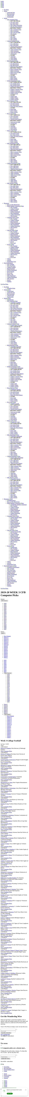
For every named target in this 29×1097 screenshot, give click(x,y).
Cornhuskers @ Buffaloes (7, 815)
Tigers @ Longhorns (6, 923)
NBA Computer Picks (16, 445)
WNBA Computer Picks (16, 376)
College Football (11, 324)
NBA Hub (13, 452)
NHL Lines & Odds (15, 490)
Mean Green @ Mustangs (7, 912)
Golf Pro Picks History (16, 409)
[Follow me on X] (5, 1082)
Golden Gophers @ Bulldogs (8, 973)
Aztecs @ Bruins (5, 866)
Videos (9, 561)
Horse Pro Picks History (16, 395)
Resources (6, 203)
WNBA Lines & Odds (16, 379)
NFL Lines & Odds (15, 315)
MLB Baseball (11, 345)
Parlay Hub (13, 430)
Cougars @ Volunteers (6, 900)
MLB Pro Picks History (16, 352)
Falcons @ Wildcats (6, 754)
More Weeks (7, 714)
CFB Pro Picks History (16, 331)
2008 (5, 627)
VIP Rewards (10, 295)
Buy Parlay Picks (14, 426)
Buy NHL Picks (14, 483)
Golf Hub (12, 416)
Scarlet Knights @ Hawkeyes (8, 759)
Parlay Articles (14, 433)
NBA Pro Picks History (16, 442)
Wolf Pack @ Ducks (6, 944)
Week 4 (6, 653)
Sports (5, 18)
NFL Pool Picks (11, 570)
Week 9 (6, 646)
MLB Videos (13, 363)
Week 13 (6, 640)
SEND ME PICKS (5, 1058)
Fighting (9, 585)
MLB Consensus (14, 356)
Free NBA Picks (14, 439)
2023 (5, 607)
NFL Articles (13, 322)
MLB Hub (13, 362)
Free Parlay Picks (14, 425)
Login (2, 1)
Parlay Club (10, 420)
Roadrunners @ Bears (6, 855)
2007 (5, 629)
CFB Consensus (14, 335)
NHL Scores (13, 492)
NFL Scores (13, 316)
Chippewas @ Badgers (6, 826)
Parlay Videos (13, 432)
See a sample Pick (5, 1034)
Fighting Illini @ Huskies (7, 838)
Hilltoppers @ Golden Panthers (9, 878)
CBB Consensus (14, 467)
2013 (5, 620)
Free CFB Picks (14, 328)
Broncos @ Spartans (6, 933)
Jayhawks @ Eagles (6, 1004)
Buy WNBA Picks (15, 372)
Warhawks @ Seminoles (7, 872)
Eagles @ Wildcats (5, 917)
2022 (5, 609)
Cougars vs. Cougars (6, 1010)
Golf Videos (13, 418)
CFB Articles (13, 344)
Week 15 (6, 637)
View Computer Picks (6, 751)
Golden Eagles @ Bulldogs (8, 849)
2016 (5, 616)
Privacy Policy (7, 1075)
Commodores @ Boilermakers (8, 776)
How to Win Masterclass (13, 501)
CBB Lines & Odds (15, 469)
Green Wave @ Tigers (6, 956)
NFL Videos (13, 321)
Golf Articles (13, 419)
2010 (5, 625)
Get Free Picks (4, 284)
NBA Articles (13, 455)
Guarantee (6, 1076)
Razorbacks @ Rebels (6, 939)
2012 (5, 622)
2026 (5, 603)
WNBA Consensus (15, 378)
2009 (5, 626)
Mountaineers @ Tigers (7, 782)
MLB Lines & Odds (15, 358)
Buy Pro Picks (7, 1068)
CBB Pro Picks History (16, 463)
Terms (5, 1073)
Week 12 (6, 642)
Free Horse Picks (14, 392)
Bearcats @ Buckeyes (6, 771)
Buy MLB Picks (14, 351)
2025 (5, 605)
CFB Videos (13, 342)
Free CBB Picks (14, 460)
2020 (5, 612)
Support (6, 1078)
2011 (5, 623)
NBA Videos (13, 453)
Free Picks (6, 1067)
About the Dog (11, 292)
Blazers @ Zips (5, 799)
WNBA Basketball (12, 366)
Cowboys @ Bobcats (6, 883)
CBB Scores (13, 470)
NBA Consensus (14, 446)
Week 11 (6, 643)
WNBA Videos (14, 385)
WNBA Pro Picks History (17, 373)
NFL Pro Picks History (16, 309)
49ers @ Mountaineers (6, 821)
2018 (5, 613)
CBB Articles (13, 476)
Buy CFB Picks (14, 329)
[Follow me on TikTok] (5, 1086)
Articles (9, 563)
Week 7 (6, 649)
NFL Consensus (14, 314)
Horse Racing (10, 388)
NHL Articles (13, 497)
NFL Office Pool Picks (16, 308)
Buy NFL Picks (14, 306)
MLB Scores (13, 359)
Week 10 (6, 644)
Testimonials (10, 297)
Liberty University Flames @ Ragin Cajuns (12, 950)
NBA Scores (13, 449)
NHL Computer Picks (15, 487)
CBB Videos (13, 474)
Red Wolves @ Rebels (6, 832)
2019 (8, 684)
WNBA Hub (13, 383)
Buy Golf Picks (14, 408)
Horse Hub (13, 398)
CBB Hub (13, 473)
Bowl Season (7, 636)
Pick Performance (8, 263)
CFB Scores (13, 338)
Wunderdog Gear (11, 564)
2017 (5, 615)
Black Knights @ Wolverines (8, 788)
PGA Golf (10, 402)
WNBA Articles (14, 386)
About (5, 11)
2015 (5, 617)
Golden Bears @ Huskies (7, 984)
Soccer (12, 529)
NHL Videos (13, 496)
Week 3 (3, 633)
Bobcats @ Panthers (6, 748)
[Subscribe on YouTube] (5, 1080)
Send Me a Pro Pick (6, 1033)
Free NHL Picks (14, 482)
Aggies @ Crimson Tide (7, 860)
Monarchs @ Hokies (6, 765)
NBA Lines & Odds (15, 447)
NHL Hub (13, 494)
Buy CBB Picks (14, 462)
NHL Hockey (10, 477)
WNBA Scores (14, 381)
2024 (5, 606)
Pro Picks (6, 9)
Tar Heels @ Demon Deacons (8, 999)
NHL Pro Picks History (16, 484)
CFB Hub (12, 341)
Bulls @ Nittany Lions (6, 927)
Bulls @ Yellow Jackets (7, 809)
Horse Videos (13, 399)
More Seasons (8, 673)
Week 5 (6, 651)
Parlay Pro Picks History (16, 427)
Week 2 (6, 656)
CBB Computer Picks (15, 466)
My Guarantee (10, 294)
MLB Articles (13, 365)
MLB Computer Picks (16, 355)
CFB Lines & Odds (15, 336)
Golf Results (13, 413)
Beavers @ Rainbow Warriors (8, 990)
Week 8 (6, 647)
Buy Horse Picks (14, 393)
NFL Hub (12, 319)
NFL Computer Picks (15, 312)
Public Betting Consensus (13, 503)
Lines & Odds (11, 530)
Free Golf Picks (14, 406)
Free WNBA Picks (15, 371)
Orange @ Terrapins (6, 794)
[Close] (1, 1042)
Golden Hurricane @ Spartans (8, 889)
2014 (5, 619)
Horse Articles (14, 400)
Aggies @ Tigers (5, 843)
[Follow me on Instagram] (5, 1083)
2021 (5, 610)
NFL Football (10, 301)
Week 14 (6, 639)
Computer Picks (11, 516)
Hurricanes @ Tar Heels (7, 962)
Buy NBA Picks (14, 440)
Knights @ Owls (5, 895)
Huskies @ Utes (5, 804)
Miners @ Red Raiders (6, 967)
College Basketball (12, 456)
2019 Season (4, 600)
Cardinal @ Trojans (6, 979)
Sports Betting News (9, 1069)
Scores (9, 546)
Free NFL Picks (14, 305)
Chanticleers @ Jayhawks (7, 906)
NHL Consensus (14, 489)
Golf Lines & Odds (15, 412)
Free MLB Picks (14, 349)
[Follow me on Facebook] (5, 1085)
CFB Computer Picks (15, 334)
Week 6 (6, 650)
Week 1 (6, 657)
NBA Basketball (11, 435)
